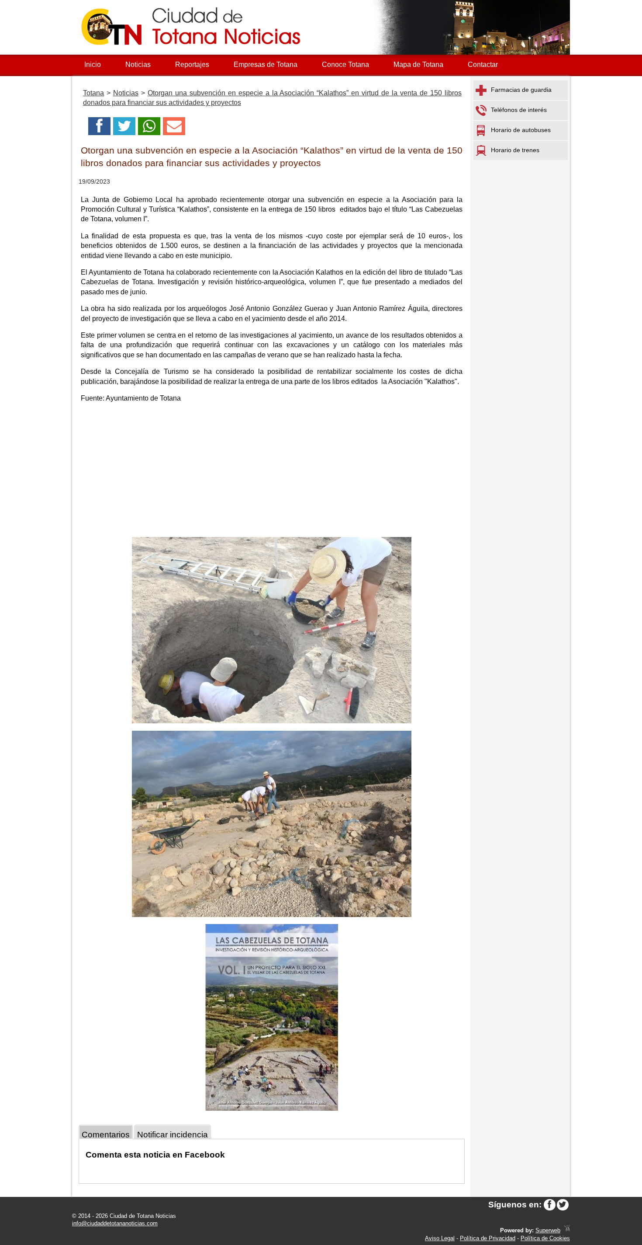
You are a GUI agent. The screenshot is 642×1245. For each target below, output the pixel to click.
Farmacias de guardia (521, 89)
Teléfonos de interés (519, 109)
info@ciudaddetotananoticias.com (115, 1223)
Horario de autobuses (521, 129)
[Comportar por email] (174, 129)
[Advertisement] (272, 471)
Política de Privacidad (487, 1238)
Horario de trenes (515, 149)
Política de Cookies (545, 1238)
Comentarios (106, 1134)
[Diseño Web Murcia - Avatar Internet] (567, 1230)
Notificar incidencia (172, 1134)
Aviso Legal (440, 1238)
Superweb (547, 1230)
